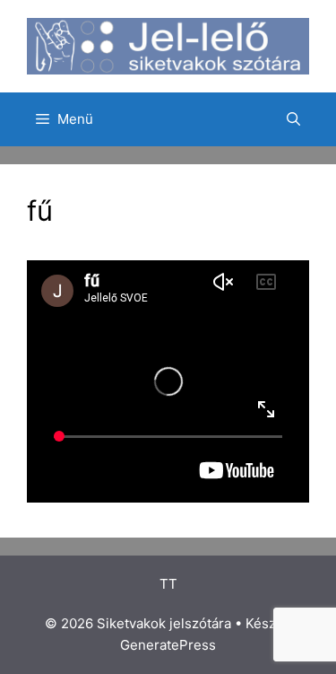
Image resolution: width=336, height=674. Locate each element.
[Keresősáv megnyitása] (293, 119)
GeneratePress (168, 644)
